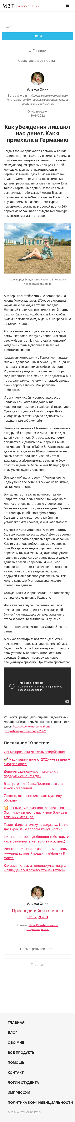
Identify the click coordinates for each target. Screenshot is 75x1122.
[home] (21, 6)
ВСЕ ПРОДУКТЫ (22, 1052)
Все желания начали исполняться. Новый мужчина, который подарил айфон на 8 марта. (36, 853)
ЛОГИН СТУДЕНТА (23, 1082)
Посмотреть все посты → (37, 60)
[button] (67, 6)
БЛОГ (12, 1032)
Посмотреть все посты (37, 949)
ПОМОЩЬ (16, 1062)
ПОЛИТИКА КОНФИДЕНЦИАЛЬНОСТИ (40, 1102)
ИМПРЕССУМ (19, 1092)
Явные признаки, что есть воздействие (34, 752)
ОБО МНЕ (16, 1042)
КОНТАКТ (16, 1072)
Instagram (37, 916)
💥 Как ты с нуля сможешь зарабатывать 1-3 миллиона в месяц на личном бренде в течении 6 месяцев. (37, 812)
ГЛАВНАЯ (16, 1022)
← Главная (37, 50)
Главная (37, 964)
